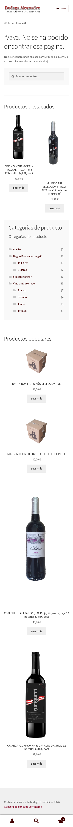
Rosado (22, 297)
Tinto (21, 304)
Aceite (17, 249)
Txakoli (22, 311)
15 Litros (23, 263)
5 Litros (22, 270)
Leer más (18, 187)
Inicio (11, 23)
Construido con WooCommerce (23, 806)
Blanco (22, 290)
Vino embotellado (24, 283)
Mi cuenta (12, 821)
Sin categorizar (22, 276)
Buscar (36, 821)
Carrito (56, 817)
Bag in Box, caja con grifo (28, 256)
